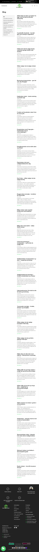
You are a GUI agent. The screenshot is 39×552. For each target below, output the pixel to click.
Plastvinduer (28, 508)
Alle (4, 16)
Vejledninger (16, 517)
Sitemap (29, 549)
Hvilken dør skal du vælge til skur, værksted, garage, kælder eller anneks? (26, 50)
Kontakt (15, 510)
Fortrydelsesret (17, 515)
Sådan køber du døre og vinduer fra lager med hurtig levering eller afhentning (26, 17)
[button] (4, 5)
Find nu (3, 549)
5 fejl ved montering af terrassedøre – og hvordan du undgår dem (25, 243)
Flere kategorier (17, 519)
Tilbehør (27, 510)
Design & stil (5, 34)
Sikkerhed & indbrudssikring (8, 20)
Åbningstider (16, 508)
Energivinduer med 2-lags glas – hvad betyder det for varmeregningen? (25, 131)
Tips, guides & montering (7, 18)
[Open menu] (36, 5)
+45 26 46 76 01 (32, 2)
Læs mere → (19, 28)
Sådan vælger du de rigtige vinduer (26, 66)
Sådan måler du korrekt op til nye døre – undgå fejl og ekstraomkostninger (26, 387)
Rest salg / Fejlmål (29, 512)
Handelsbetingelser (17, 512)
